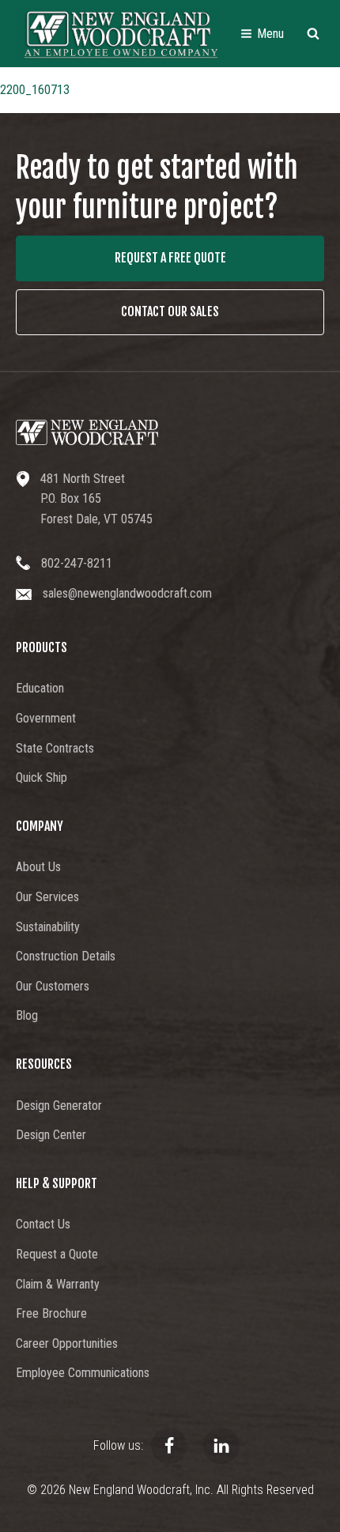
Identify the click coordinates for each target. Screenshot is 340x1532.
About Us (38, 866)
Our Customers (52, 986)
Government (46, 718)
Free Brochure (51, 1313)
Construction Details (65, 956)
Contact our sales (170, 311)
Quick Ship (41, 777)
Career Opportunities (67, 1343)
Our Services (47, 896)
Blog (27, 1015)
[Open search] (313, 33)
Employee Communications (82, 1372)
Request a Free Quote (170, 258)
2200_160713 (35, 89)
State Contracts (55, 748)
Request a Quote (57, 1254)
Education (40, 688)
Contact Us (43, 1224)
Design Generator (59, 1105)
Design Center (51, 1134)
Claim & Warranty (58, 1284)
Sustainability (48, 926)
